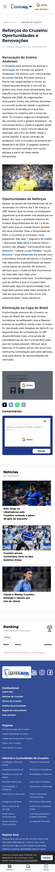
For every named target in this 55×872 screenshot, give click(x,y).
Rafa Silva (23, 242)
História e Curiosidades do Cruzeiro (25, 758)
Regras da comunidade (14, 710)
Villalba (36, 250)
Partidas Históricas (11, 782)
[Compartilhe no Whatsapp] (17, 404)
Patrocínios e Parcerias (13, 794)
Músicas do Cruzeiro (12, 748)
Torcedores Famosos (39, 821)
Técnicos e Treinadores (40, 769)
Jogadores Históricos (12, 769)
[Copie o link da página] (23, 404)
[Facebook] (50, 672)
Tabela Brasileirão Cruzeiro (15, 734)
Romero (7, 254)
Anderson (8, 73)
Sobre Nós (7, 692)
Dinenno (7, 250)
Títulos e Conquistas (39, 762)
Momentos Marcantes (40, 801)
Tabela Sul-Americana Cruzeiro (17, 738)
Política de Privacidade (26, 860)
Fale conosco (9, 715)
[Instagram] (42, 672)
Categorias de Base (11, 801)
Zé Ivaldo (46, 238)
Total (7, 637)
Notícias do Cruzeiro (12, 696)
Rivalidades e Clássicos (40, 774)
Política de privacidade (14, 705)
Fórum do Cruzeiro (12, 701)
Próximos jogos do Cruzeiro (16, 729)
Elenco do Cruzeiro (11, 743)
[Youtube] (34, 672)
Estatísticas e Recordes (40, 786)
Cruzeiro (10, 66)
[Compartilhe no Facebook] (11, 404)
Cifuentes (27, 254)
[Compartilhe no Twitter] (4, 404)
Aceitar (46, 857)
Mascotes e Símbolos (39, 782)
